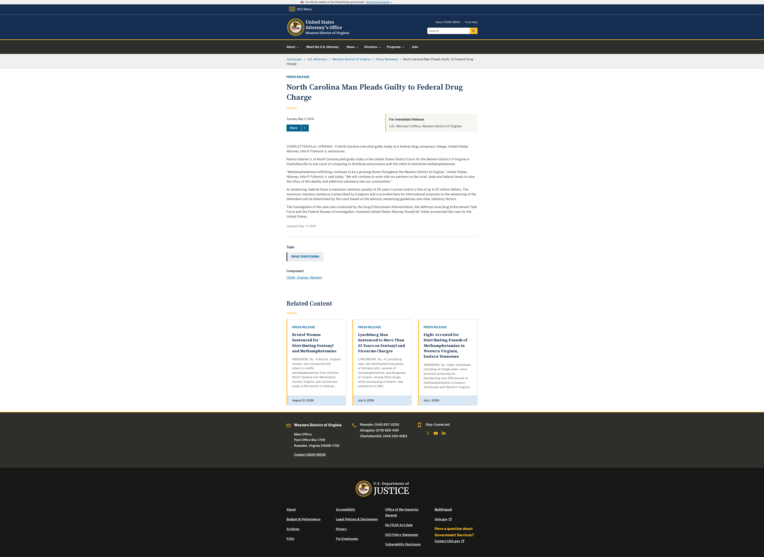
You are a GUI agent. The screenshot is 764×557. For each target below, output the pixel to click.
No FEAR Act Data (399, 525)
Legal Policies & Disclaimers (357, 519)
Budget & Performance (303, 519)
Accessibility (345, 509)
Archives (292, 529)
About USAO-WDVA (448, 22)
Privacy (341, 529)
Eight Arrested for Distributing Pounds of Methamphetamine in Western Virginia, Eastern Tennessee (445, 345)
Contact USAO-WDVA (310, 455)
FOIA (290, 539)
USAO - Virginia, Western (304, 277)
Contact (447, 541)
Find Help (471, 22)
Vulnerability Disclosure (403, 544)
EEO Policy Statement (401, 535)
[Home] (318, 34)
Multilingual (443, 509)
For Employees (347, 539)
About (291, 509)
